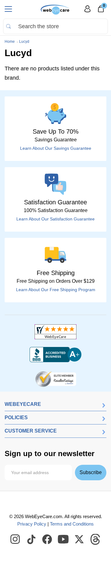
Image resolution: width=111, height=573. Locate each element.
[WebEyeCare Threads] (95, 539)
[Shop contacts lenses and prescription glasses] (55, 10)
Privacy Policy (31, 523)
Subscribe (91, 472)
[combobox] (55, 26)
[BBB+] (55, 354)
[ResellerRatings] (55, 378)
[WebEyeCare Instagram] (15, 539)
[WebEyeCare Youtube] (63, 539)
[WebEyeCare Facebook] (47, 539)
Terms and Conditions (72, 523)
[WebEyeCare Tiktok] (31, 539)
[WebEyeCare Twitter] (79, 539)
